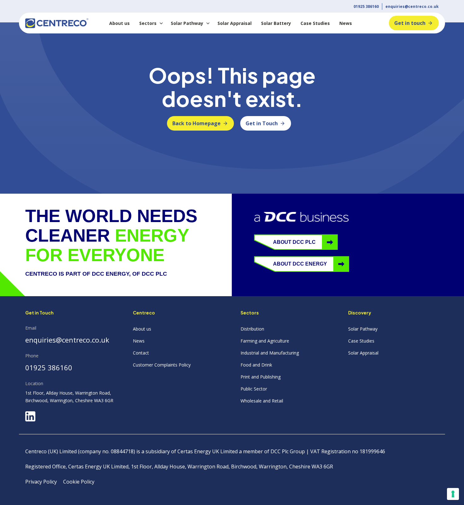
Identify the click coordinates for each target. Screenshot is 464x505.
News (345, 23)
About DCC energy (300, 264)
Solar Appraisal (234, 23)
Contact (141, 353)
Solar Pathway (187, 23)
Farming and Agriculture (265, 341)
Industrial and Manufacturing (270, 353)
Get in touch (409, 23)
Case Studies (315, 23)
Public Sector (254, 389)
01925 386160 (366, 6)
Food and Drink (256, 365)
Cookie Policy (78, 481)
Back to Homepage (196, 123)
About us (119, 23)
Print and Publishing (261, 377)
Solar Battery (276, 23)
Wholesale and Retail (262, 401)
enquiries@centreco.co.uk (412, 6)
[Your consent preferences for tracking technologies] (453, 494)
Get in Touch (262, 123)
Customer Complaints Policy (162, 365)
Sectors (148, 23)
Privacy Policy (41, 481)
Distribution (252, 329)
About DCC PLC (294, 242)
